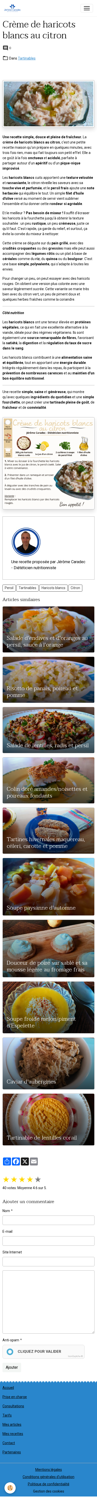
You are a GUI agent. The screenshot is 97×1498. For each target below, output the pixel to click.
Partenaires (11, 1452)
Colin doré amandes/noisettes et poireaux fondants (47, 792)
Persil (9, 588)
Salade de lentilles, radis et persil (48, 745)
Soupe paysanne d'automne (41, 908)
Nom (6, 1211)
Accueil (8, 1388)
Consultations (13, 1406)
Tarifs (7, 1415)
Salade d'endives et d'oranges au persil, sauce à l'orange (47, 641)
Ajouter (12, 1367)
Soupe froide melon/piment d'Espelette (41, 1022)
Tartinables (27, 58)
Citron (75, 588)
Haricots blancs (53, 588)
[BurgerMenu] (87, 8)
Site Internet (12, 1252)
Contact (8, 1443)
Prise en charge (14, 1397)
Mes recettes (12, 1434)
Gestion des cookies (48, 1491)
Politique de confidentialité (48, 1484)
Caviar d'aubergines (31, 1082)
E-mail (7, 1231)
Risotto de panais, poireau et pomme (42, 692)
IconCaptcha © (75, 1356)
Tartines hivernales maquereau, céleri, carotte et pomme (46, 843)
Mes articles (11, 1425)
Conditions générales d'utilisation (48, 1477)
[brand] (13, 8)
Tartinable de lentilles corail (42, 1138)
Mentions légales (48, 1470)
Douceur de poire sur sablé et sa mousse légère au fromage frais (47, 966)
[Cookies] (10, 1488)
